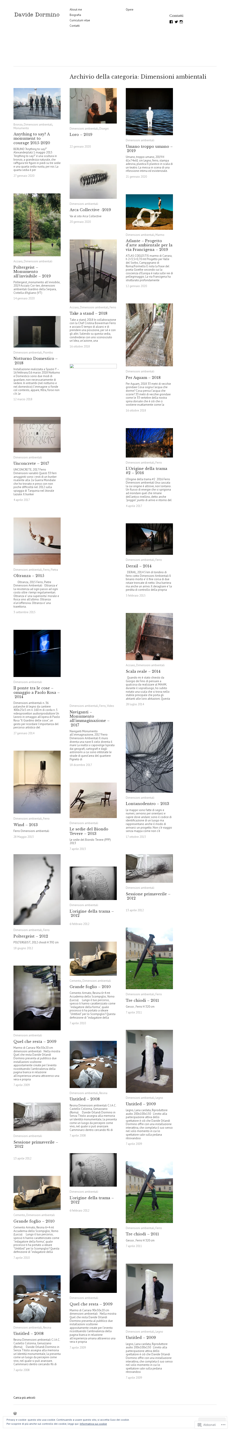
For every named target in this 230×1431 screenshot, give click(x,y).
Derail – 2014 (138, 566)
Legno (159, 1098)
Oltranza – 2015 (28, 575)
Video (110, 706)
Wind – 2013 (25, 825)
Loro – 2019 (81, 135)
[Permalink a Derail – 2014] (149, 539)
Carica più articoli (24, 1398)
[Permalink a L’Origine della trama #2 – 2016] (149, 443)
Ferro (113, 307)
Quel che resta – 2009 (34, 1041)
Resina (103, 1093)
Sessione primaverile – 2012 (148, 896)
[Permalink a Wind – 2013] (37, 782)
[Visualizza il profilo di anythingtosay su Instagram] (181, 22)
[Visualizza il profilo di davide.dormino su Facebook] (171, 22)
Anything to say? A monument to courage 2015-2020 (31, 138)
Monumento (21, 128)
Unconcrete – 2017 (31, 463)
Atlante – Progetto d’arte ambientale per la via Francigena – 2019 (149, 245)
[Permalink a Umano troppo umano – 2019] (149, 111)
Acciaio (18, 261)
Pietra (54, 570)
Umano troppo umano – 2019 (149, 148)
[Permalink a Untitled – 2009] (149, 1061)
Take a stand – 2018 (88, 313)
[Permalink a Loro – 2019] (93, 106)
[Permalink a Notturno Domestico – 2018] (37, 331)
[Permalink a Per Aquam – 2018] (149, 334)
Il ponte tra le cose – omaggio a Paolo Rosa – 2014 (36, 692)
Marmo (159, 235)
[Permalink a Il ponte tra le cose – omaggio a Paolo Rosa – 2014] (37, 653)
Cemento (75, 981)
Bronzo (18, 124)
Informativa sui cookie (93, 1423)
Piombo (48, 352)
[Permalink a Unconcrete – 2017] (37, 434)
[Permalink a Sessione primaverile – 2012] (149, 868)
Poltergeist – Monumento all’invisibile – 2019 (32, 271)
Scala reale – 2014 (143, 671)
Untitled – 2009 (141, 1104)
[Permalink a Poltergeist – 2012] (37, 889)
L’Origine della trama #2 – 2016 (146, 470)
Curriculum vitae (80, 20)
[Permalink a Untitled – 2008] (93, 1064)
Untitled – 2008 (85, 1099)
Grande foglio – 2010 (90, 986)
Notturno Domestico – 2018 (35, 360)
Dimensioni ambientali (38, 124)
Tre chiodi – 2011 (142, 1000)
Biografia (75, 15)
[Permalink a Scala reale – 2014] (149, 636)
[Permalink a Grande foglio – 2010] (93, 959)
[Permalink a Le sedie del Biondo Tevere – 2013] (93, 800)
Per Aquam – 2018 (143, 377)
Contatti (75, 26)
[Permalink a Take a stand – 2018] (93, 270)
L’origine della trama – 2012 (92, 913)
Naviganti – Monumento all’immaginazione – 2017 (90, 718)
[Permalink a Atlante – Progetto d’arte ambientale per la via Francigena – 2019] (149, 212)
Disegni (104, 128)
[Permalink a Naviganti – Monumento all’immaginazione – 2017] (93, 532)
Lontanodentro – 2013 (147, 803)
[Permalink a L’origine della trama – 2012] (93, 883)
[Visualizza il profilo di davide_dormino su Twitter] (176, 22)
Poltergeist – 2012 (30, 936)
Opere (129, 9)
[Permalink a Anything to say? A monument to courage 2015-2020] (37, 103)
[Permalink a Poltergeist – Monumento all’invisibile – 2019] (37, 224)
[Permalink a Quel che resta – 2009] (37, 998)
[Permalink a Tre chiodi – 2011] (149, 958)
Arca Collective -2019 (90, 210)
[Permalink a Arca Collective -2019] (93, 181)
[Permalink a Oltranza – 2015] (37, 541)
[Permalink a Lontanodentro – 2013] (149, 757)
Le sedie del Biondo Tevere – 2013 (89, 831)
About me (76, 9)
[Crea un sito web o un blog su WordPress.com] (15, 1414)
